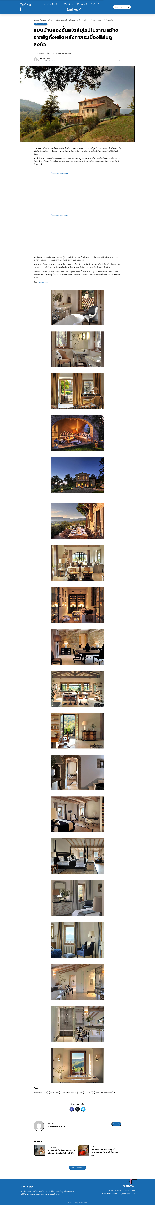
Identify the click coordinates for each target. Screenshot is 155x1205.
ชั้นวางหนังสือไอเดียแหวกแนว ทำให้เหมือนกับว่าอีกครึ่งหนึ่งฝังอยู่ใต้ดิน (61, 1152)
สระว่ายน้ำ (89, 1092)
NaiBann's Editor (44, 58)
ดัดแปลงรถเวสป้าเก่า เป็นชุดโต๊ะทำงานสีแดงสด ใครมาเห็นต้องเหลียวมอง (105, 1152)
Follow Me (116, 1124)
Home (36, 20)
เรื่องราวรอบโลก (46, 20)
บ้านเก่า (64, 1092)
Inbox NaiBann (129, 1191)
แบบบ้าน (98, 1092)
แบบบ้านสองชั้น (108, 1092)
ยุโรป (81, 1092)
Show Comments (77, 1168)
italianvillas (43, 282)
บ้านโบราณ (73, 1092)
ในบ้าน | (25, 7)
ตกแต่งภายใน (54, 1092)
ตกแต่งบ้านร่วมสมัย (40, 1092)
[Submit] (129, 7)
